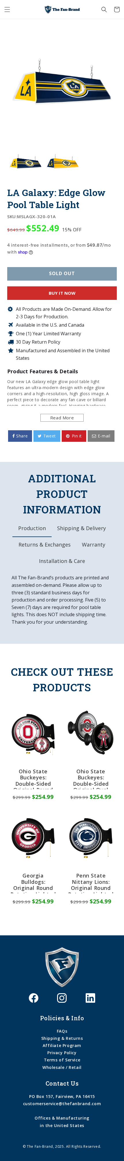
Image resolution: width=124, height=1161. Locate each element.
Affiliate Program (62, 1045)
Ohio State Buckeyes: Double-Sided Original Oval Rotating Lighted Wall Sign (91, 778)
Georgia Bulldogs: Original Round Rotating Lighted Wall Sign (33, 883)
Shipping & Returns (62, 1038)
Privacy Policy (61, 1052)
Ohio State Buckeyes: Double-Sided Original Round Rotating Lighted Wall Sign (33, 778)
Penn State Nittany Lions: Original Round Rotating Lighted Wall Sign (91, 883)
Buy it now (62, 293)
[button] (7, 9)
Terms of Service (62, 1060)
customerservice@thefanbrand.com (62, 1103)
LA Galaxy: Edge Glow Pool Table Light (56, 198)
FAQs (62, 1031)
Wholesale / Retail (62, 1067)
